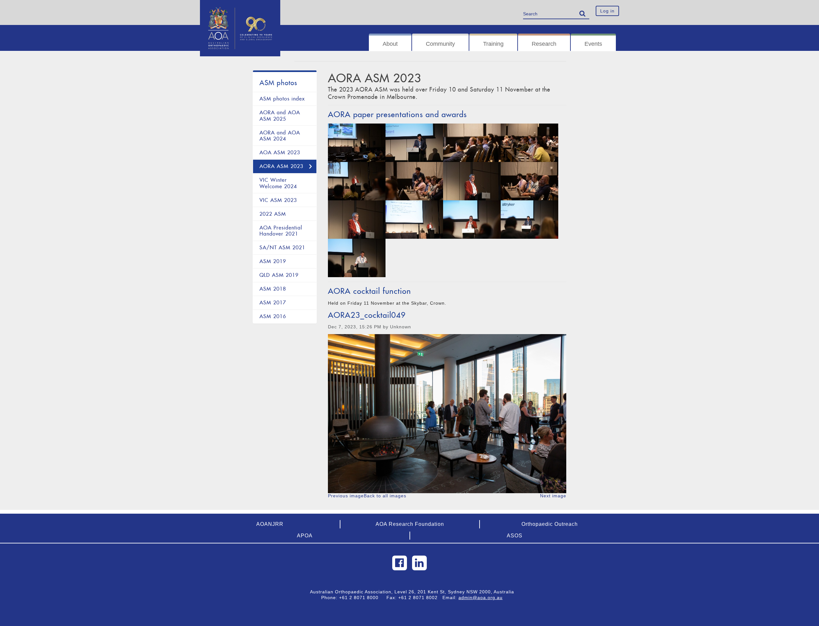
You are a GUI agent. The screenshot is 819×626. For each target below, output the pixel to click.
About (390, 44)
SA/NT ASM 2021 (282, 247)
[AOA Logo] (240, 8)
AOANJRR (269, 524)
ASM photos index (282, 98)
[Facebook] (399, 563)
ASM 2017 (272, 302)
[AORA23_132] (472, 181)
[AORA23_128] (529, 219)
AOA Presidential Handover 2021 (280, 230)
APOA (305, 535)
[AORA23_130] (414, 219)
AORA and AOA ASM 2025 (279, 115)
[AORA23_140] (357, 181)
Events (593, 44)
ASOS (514, 535)
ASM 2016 (272, 316)
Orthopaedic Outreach (549, 524)
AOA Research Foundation (410, 524)
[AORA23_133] (472, 143)
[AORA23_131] (357, 219)
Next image (553, 495)
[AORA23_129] (472, 219)
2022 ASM (272, 214)
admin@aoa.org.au (480, 597)
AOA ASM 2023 (279, 152)
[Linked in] (419, 563)
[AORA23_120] (357, 143)
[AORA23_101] (357, 258)
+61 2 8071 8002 (420, 597)
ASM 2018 (272, 288)
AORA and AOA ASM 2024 (279, 135)
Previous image (346, 495)
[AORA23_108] (414, 181)
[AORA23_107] (529, 181)
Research (544, 44)
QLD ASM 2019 (278, 275)
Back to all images (385, 495)
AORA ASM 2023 (281, 166)
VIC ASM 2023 (278, 200)
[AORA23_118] (414, 143)
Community (440, 44)
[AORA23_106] (529, 143)
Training (493, 44)
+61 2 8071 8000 (361, 597)
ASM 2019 (272, 261)
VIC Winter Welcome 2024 (278, 183)
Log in (607, 10)
